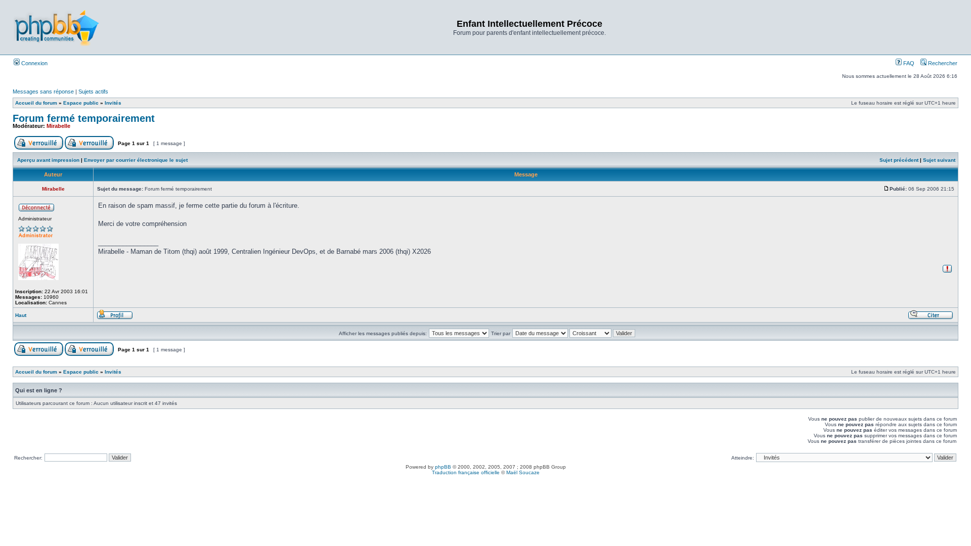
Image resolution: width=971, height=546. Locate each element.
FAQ (908, 63)
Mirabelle (58, 126)
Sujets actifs (93, 91)
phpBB (443, 467)
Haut (20, 315)
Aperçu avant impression (48, 160)
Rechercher (941, 63)
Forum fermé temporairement (84, 118)
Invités (113, 103)
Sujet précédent (898, 160)
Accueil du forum (36, 103)
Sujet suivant (939, 160)
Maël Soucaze (523, 472)
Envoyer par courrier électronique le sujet (136, 160)
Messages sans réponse (43, 91)
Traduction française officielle (466, 472)
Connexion (34, 63)
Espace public (81, 103)
